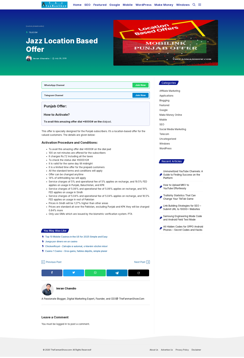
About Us (154, 350)
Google (114, 4)
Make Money (163, 4)
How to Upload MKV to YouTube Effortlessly (176, 187)
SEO (87, 4)
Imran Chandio (41, 58)
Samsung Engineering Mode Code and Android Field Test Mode (182, 218)
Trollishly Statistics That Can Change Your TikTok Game (179, 197)
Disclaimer (196, 350)
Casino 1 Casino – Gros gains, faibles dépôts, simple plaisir (76, 251)
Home (77, 4)
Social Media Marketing (172, 129)
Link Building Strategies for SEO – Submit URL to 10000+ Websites (182, 207)
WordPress (144, 4)
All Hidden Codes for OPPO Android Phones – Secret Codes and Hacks (183, 228)
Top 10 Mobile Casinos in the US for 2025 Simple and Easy (76, 236)
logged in (61, 324)
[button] (194, 4)
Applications (166, 95)
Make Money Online (170, 114)
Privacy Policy (182, 350)
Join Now (140, 85)
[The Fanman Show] (54, 4)
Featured (100, 4)
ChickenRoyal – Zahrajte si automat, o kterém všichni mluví (76, 246)
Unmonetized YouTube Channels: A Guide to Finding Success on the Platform (183, 174)
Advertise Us (167, 350)
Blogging (164, 100)
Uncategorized (167, 138)
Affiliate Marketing (169, 90)
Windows (183, 4)
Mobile (128, 4)
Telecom (33, 32)
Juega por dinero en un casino (61, 241)
